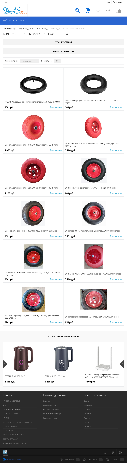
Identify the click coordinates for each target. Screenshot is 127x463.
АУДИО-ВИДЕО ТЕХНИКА (12, 409)
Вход (108, 2)
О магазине (88, 405)
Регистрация (117, 2)
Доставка (87, 414)
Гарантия (87, 418)
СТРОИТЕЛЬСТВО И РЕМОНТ (14, 435)
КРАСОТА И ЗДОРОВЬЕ (11, 401)
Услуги (86, 422)
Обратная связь (13, 460)
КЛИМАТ (6, 418)
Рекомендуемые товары (52, 414)
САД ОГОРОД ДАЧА (10, 426)
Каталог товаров (17, 20)
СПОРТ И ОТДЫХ (9, 431)
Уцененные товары (50, 418)
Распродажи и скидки (51, 409)
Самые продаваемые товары (63, 336)
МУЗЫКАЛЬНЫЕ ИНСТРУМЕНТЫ (15, 443)
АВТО (5, 405)
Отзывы (87, 409)
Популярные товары (50, 405)
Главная (87, 401)
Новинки (46, 401)
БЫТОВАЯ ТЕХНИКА (10, 414)
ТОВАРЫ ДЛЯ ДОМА (10, 439)
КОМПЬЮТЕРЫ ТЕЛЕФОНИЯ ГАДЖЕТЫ (17, 422)
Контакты (87, 426)
